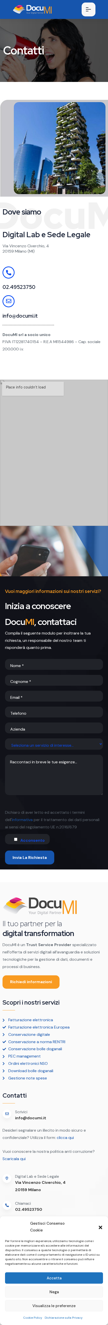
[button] (100, 1226)
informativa (22, 819)
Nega (54, 1291)
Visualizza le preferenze (54, 1305)
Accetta (54, 1278)
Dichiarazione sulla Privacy (64, 1318)
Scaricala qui (15, 1158)
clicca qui (65, 1137)
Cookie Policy (32, 1318)
